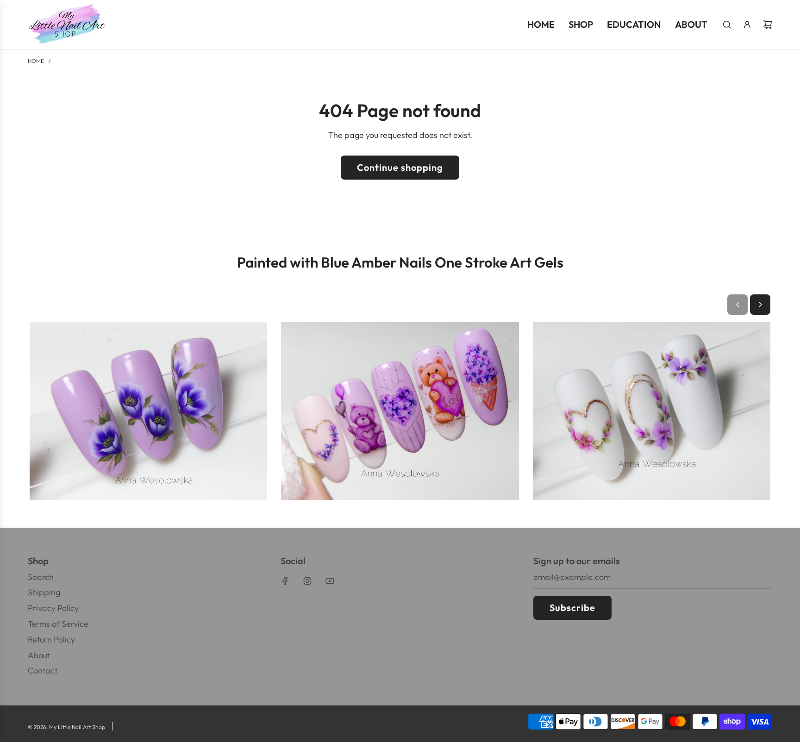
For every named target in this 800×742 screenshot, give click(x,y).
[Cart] (767, 24)
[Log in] (747, 24)
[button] (737, 304)
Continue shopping (400, 167)
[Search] (727, 24)
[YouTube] (329, 581)
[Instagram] (307, 581)
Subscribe (572, 607)
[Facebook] (285, 581)
